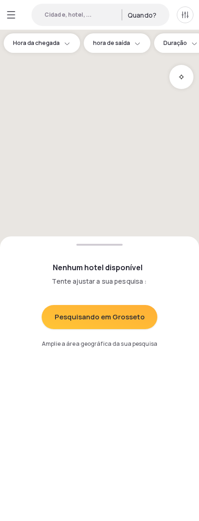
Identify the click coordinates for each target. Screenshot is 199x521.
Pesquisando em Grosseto (100, 317)
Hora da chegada (36, 43)
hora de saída (111, 43)
